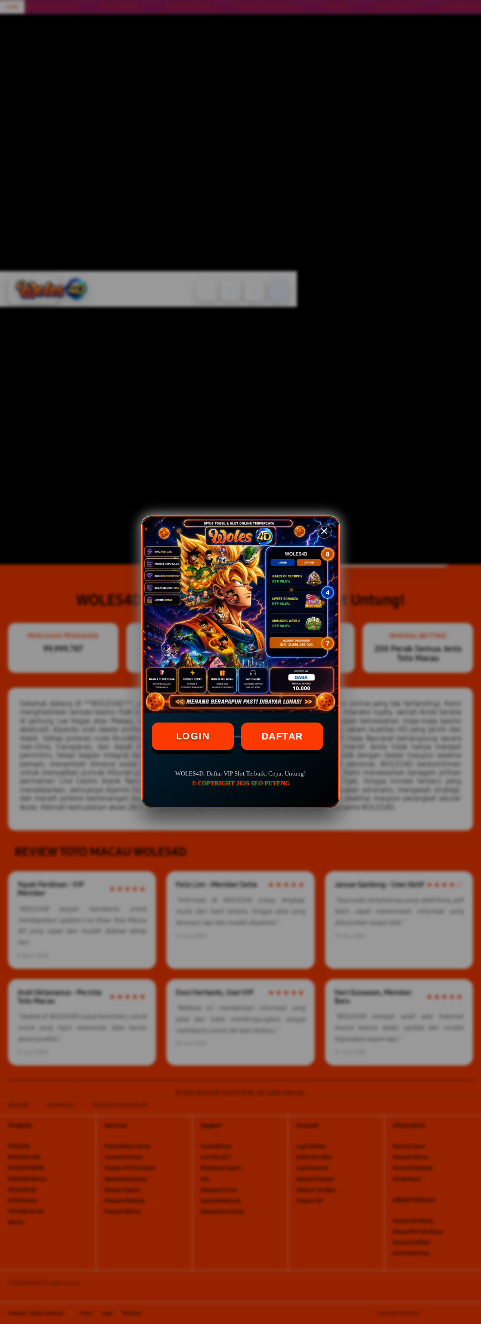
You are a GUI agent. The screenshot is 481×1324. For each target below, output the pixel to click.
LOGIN (193, 736)
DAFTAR (282, 736)
